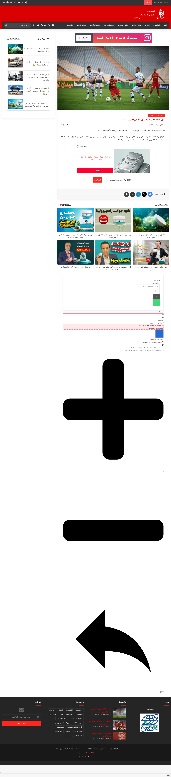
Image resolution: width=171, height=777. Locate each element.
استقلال (60, 710)
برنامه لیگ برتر (94, 25)
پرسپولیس (60, 727)
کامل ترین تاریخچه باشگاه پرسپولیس (101, 734)
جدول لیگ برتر (109, 25)
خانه (165, 25)
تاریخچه (157, 25)
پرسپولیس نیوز (77, 731)
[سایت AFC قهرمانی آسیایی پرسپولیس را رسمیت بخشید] (119, 713)
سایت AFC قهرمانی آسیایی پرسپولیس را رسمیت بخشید (101, 710)
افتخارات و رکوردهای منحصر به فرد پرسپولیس (100, 722)
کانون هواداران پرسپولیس (74, 735)
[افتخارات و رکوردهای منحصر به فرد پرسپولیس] (119, 725)
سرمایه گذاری (95, 170)
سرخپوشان (79, 714)
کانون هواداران (58, 731)
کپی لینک (97, 180)
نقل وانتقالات (78, 723)
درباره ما (79, 752)
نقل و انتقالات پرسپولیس (62, 723)
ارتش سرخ (69, 710)
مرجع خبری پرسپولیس (75, 718)
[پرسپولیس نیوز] (151, 13)
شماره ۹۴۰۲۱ (149, 709)
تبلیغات (70, 25)
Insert (169, 775)
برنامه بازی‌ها (81, 25)
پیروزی (68, 731)
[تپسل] (78, 146)
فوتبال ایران (137, 25)
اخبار (148, 25)
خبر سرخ (51, 710)
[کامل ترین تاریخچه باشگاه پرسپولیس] (119, 736)
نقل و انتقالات (61, 718)
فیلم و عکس (123, 25)
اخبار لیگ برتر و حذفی (156, 115)
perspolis (79, 710)
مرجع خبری (52, 714)
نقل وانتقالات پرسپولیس (74, 727)
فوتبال (61, 714)
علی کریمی (69, 714)
